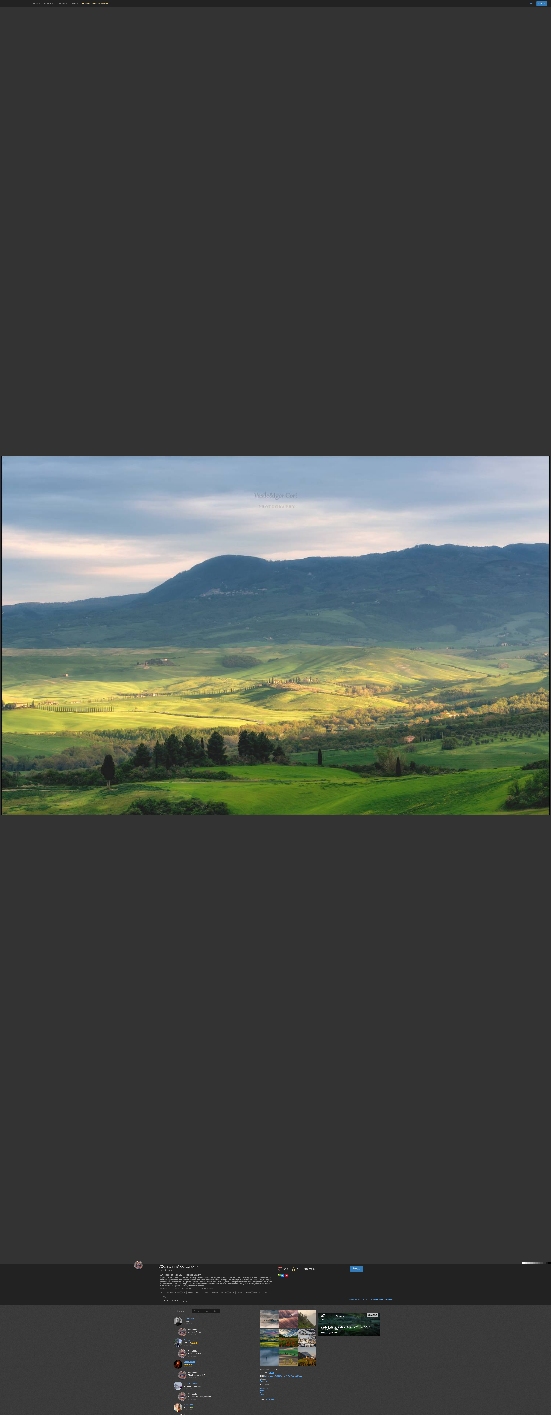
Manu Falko (188, 1405)
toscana (224, 1292)
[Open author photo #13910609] (307, 1319)
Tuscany (263, 1381)
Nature (263, 1392)
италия (190, 1292)
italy (162, 1292)
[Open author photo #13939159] (269, 1319)
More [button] (74, 4)
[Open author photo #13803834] (269, 1357)
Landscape (264, 1390)
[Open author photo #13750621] (307, 1357)
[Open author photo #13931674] (288, 1319)
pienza (207, 1292)
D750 (271, 1373)
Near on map (201, 1311)
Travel (262, 1394)
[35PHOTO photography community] (16, 3)
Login (531, 4)
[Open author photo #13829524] (307, 1338)
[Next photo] (548, 613)
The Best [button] (61, 4)
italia (183, 1292)
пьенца (265, 1292)
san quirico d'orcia (173, 1292)
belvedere (256, 1292)
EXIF (215, 1311)
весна (231, 1292)
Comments (183, 1311)
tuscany (239, 1292)
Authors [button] (48, 4)
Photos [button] (35, 4)
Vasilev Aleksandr (191, 1319)
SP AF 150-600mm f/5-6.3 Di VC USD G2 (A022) (284, 1376)
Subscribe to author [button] (357, 1269)
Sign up (541, 4)
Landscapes (270, 1399)
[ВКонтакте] (282, 1275)
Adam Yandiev (189, 1340)
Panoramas (264, 1388)
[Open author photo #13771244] (288, 1357)
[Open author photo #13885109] (269, 1338)
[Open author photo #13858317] (288, 1338)
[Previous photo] (3, 613)
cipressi (248, 1292)
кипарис (215, 1292)
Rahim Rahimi (189, 1362)
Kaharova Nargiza (191, 1383)
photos (274, 1369)
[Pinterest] (286, 1275)
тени (163, 1296)
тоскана (199, 1292)
